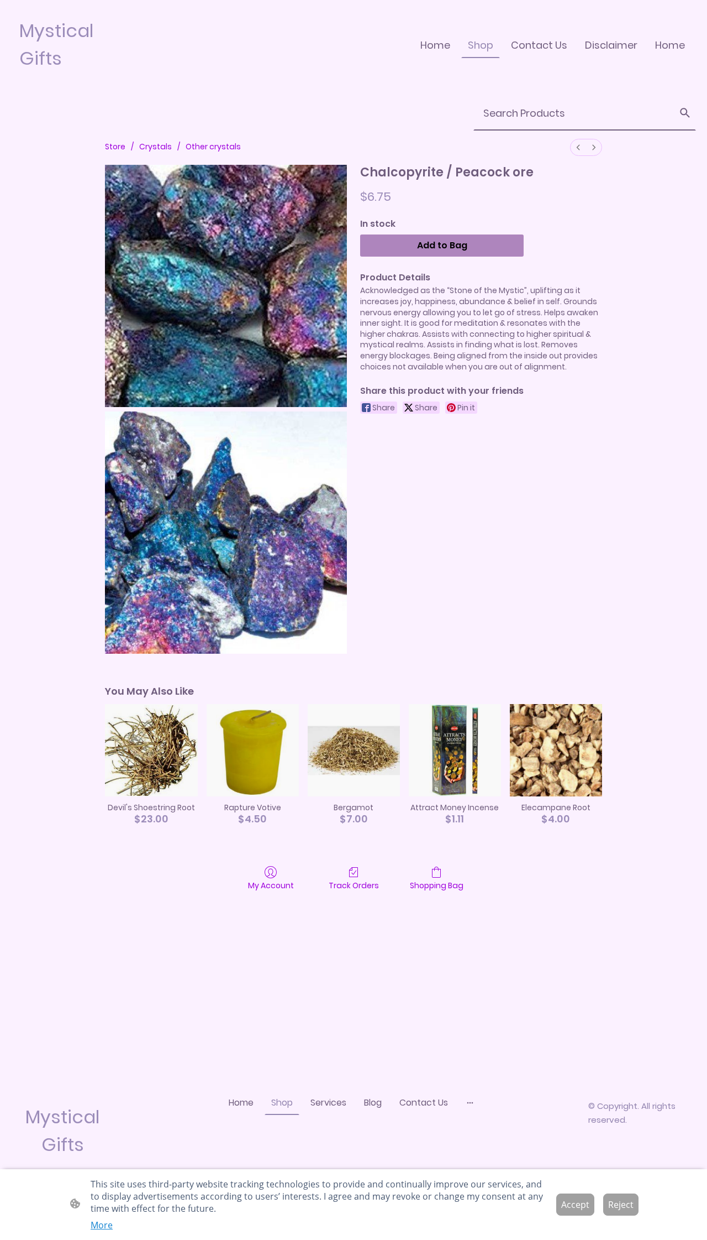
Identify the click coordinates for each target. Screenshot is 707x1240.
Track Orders (354, 885)
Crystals (155, 146)
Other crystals (213, 146)
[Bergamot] (354, 750)
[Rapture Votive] (253, 750)
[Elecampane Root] (556, 750)
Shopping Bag (436, 885)
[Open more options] (470, 1102)
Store (115, 146)
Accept (575, 1205)
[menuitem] (578, 147)
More (102, 1225)
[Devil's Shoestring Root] (151, 750)
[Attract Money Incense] (455, 750)
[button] (685, 112)
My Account (271, 885)
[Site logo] (66, 81)
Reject (621, 1205)
